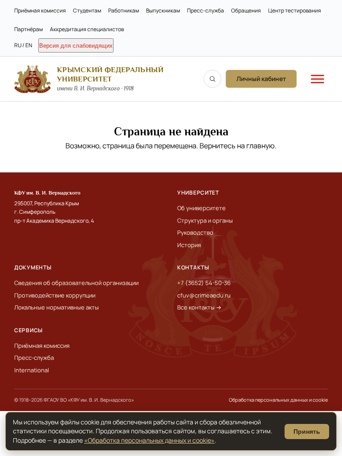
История (189, 245)
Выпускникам (163, 10)
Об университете (201, 208)
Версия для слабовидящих (76, 45)
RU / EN (23, 45)
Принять (306, 431)
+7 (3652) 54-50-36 (204, 283)
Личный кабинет (261, 78)
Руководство (195, 232)
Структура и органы (205, 220)
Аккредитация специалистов (87, 29)
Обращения (246, 10)
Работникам (123, 10)
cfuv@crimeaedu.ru (204, 295)
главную (260, 146)
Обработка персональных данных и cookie (278, 399)
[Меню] (317, 79)
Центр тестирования (294, 10)
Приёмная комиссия (40, 10)
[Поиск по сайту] (212, 79)
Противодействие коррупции (54, 295)
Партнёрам (28, 29)
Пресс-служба (205, 10)
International (31, 370)
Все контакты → (199, 307)
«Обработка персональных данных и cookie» (149, 440)
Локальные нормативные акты (56, 307)
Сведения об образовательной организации (76, 283)
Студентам (87, 10)
